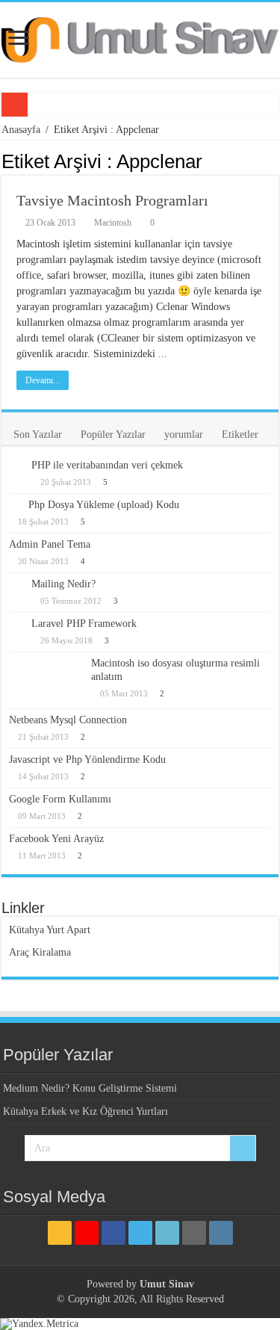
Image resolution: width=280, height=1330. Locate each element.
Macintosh (112, 222)
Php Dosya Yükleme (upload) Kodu (103, 504)
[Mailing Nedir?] (16, 585)
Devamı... (42, 380)
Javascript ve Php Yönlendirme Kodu (87, 759)
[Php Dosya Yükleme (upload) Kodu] (15, 504)
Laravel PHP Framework (84, 623)
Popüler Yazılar (113, 434)
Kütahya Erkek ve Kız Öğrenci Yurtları (85, 1111)
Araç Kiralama (40, 952)
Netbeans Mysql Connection (68, 720)
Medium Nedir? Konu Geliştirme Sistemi (90, 1088)
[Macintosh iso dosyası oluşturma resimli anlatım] (46, 680)
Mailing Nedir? (63, 584)
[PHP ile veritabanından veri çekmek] (16, 466)
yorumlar (183, 434)
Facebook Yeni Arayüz (56, 838)
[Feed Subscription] (274, 161)
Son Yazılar (37, 434)
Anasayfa (20, 129)
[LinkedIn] (167, 1233)
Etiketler (240, 434)
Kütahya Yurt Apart (49, 929)
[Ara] (242, 1148)
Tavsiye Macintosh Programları (112, 200)
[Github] (194, 1233)
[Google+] (87, 1233)
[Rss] (60, 1233)
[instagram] (221, 1233)
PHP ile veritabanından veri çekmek (107, 465)
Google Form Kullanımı (60, 799)
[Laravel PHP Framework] (16, 624)
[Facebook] (113, 1233)
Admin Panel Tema (49, 544)
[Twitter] (140, 1233)
